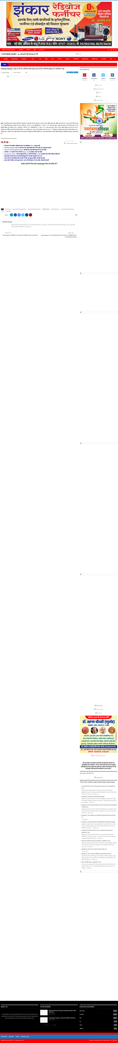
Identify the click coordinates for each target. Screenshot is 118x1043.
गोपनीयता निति (4, 1036)
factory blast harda (55, 209)
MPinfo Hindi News (108, 782)
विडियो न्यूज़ (94, 59)
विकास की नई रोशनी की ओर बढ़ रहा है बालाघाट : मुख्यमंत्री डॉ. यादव (96, 840)
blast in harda (8, 209)
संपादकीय (104, 59)
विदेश (46, 59)
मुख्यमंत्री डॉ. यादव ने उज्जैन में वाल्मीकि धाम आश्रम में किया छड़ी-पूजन (96, 853)
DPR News (42, 49)
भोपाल (81, 1025)
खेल (52, 59)
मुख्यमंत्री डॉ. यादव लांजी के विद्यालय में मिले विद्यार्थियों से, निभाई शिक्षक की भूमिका (98, 822)
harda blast (8, 211)
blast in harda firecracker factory (19, 209)
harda (3, 211)
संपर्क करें (28, 49)
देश (40, 59)
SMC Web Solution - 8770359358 (109, 1040)
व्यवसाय (67, 59)
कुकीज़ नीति (11, 1036)
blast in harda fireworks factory (34, 209)
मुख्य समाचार (15, 59)
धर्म (111, 59)
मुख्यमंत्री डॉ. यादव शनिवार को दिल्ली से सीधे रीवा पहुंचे (93, 796)
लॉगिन (35, 49)
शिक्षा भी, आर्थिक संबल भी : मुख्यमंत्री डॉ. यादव (91, 862)
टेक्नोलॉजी (75, 59)
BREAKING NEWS (45, 209)
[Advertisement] (39, 186)
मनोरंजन (60, 59)
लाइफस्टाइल (85, 59)
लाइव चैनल (21, 49)
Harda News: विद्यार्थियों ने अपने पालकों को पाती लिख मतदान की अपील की (20, 235)
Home (6, 59)
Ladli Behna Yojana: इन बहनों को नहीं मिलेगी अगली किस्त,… (62, 1018)
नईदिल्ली (81, 1028)
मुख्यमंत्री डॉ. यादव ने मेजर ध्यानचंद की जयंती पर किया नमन (94, 849)
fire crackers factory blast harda (67, 209)
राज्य (33, 59)
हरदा (80, 1018)
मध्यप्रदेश (24, 59)
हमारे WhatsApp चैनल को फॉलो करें (41, 117)
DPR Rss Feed (25, 1036)
